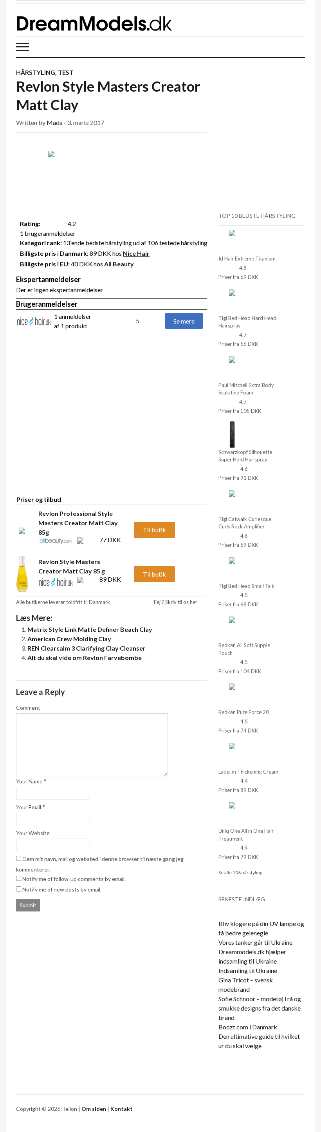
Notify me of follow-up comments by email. (74, 878)
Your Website (33, 833)
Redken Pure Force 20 (243, 712)
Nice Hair (136, 253)
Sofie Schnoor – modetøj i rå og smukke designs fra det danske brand (259, 1008)
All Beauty (119, 264)
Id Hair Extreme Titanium (247, 258)
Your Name (29, 781)
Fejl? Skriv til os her (175, 602)
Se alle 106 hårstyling (240, 872)
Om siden (93, 1108)
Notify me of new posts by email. (61, 889)
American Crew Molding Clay (69, 638)
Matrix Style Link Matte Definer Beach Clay (89, 629)
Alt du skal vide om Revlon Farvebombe (84, 657)
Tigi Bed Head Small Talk (246, 586)
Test (66, 72)
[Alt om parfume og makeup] (133, 20)
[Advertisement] (82, 427)
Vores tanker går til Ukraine (255, 942)
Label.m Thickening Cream (248, 772)
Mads (54, 122)
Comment (28, 707)
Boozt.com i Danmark (247, 1027)
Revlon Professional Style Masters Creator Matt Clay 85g (78, 523)
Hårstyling (35, 72)
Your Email (28, 807)
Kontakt (121, 1108)
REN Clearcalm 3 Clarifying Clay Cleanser (86, 648)
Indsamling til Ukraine (247, 970)
